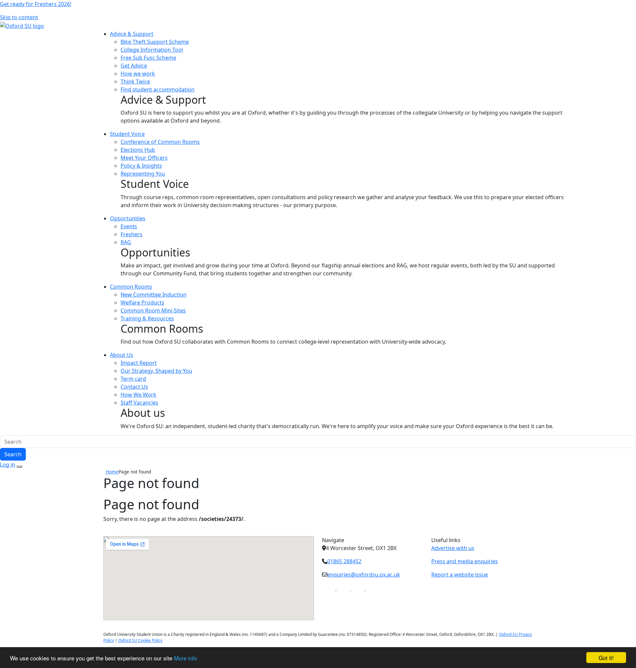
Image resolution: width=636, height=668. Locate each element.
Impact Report (139, 362)
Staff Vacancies (139, 402)
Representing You (143, 173)
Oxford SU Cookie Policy (140, 640)
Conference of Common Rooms (160, 141)
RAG (126, 242)
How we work (138, 73)
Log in (7, 464)
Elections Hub (138, 149)
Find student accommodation (157, 89)
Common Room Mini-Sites (153, 310)
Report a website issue (459, 574)
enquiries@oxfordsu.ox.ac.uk (363, 574)
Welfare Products (142, 302)
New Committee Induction (153, 294)
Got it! (606, 657)
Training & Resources (147, 318)
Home (112, 472)
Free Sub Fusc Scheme (148, 57)
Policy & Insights (141, 165)
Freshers (131, 234)
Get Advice (134, 65)
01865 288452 (344, 561)
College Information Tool (152, 49)
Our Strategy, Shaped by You (156, 370)
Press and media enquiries (464, 561)
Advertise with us (452, 548)
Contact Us (134, 386)
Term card (133, 378)
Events (129, 226)
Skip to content (19, 17)
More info (185, 658)
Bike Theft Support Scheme (155, 41)
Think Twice (135, 81)
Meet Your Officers (144, 157)
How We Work (138, 394)
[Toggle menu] (19, 467)
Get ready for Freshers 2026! (35, 4)
